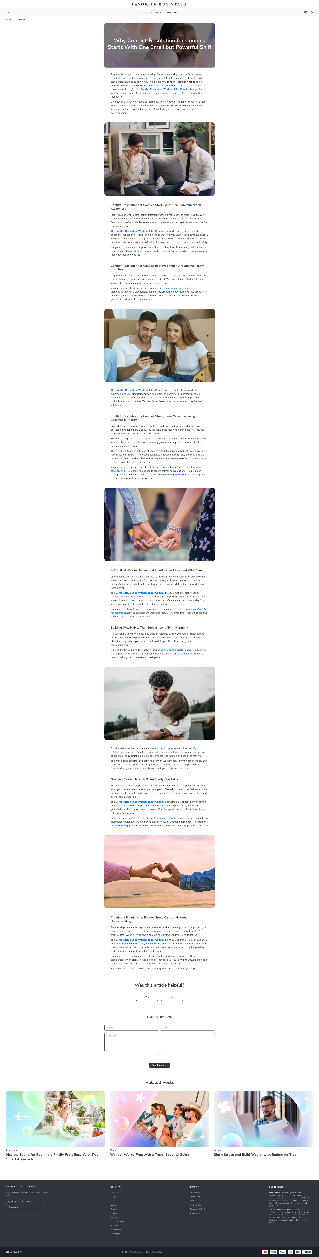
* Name (109, 1028)
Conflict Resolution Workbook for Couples (165, 89)
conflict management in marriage (168, 818)
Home (8, 20)
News (168, 12)
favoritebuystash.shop (278, 1193)
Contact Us (195, 1193)
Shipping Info (196, 1197)
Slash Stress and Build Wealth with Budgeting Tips (255, 1155)
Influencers (115, 1213)
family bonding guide (169, 474)
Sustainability (116, 1230)
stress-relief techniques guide (142, 251)
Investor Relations (119, 1221)
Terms (144, 1252)
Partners (114, 1225)
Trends (176, 12)
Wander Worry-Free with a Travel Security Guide (149, 1155)
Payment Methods (198, 1209)
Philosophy (115, 1234)
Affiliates (115, 1217)
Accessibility (157, 1252)
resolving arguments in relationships (177, 288)
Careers (114, 1205)
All (152, 12)
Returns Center (196, 1205)
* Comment (111, 1036)
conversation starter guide (176, 650)
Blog (14, 20)
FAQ (192, 1201)
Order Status (195, 1213)
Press (113, 1209)
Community (116, 1238)
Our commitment (276, 1210)
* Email (165, 1028)
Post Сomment (159, 1065)
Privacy (148, 1252)
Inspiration (160, 12)
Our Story (115, 1193)
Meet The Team (117, 1201)
